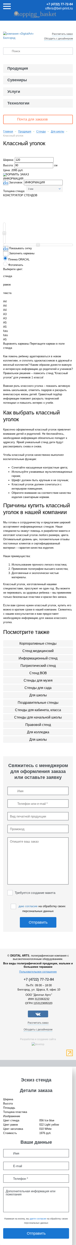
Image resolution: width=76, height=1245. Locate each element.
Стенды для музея (38, 680)
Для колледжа (38, 732)
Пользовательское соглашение (38, 971)
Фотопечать (15, 265)
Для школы (38, 695)
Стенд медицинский (38, 651)
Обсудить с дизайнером (58, 38)
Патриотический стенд (38, 665)
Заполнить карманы (21, 253)
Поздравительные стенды (38, 702)
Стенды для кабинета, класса (38, 710)
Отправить (38, 922)
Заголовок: (16, 182)
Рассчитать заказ (62, 33)
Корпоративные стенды (38, 643)
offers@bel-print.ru (59, 8)
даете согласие (38, 1218)
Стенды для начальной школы (38, 717)
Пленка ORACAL (19, 259)
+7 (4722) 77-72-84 (59, 4)
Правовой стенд (38, 725)
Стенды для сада (38, 688)
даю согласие (28, 906)
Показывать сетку (20, 248)
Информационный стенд (38, 658)
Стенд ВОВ (38, 673)
